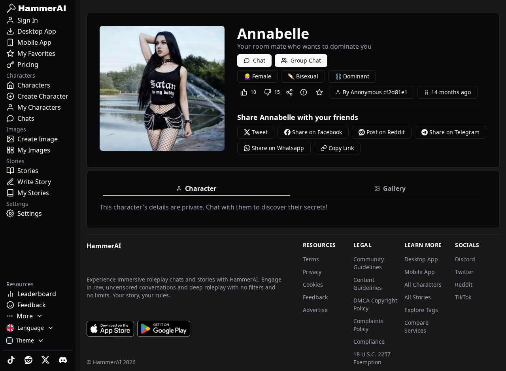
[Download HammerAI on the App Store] (110, 329)
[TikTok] (12, 360)
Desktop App (421, 259)
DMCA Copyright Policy (375, 304)
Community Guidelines (368, 263)
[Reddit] (29, 360)
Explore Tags (421, 310)
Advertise (315, 310)
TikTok (463, 297)
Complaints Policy (368, 325)
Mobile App (419, 272)
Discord (465, 259)
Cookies (313, 284)
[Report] (305, 92)
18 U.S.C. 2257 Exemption (372, 358)
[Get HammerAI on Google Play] (163, 329)
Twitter (464, 272)
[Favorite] (319, 92)
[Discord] (63, 360)
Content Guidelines (367, 283)
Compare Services (416, 326)
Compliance (369, 341)
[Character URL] (291, 92)
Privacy (312, 272)
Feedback (315, 297)
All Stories (417, 297)
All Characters (423, 284)
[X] (46, 360)
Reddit (463, 284)
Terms (311, 259)
